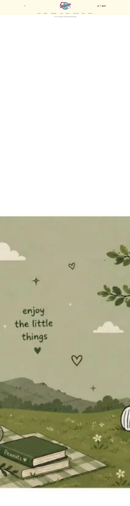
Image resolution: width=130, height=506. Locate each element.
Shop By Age (53, 13)
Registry (67, 13)
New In (39, 13)
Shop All (45, 13)
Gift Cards (90, 13)
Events (61, 13)
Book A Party (76, 13)
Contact (83, 13)
